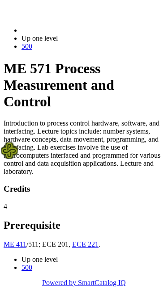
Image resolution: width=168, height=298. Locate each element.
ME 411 (15, 244)
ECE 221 (85, 244)
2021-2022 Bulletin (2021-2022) (68, 30)
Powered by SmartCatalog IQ (84, 282)
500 (27, 46)
